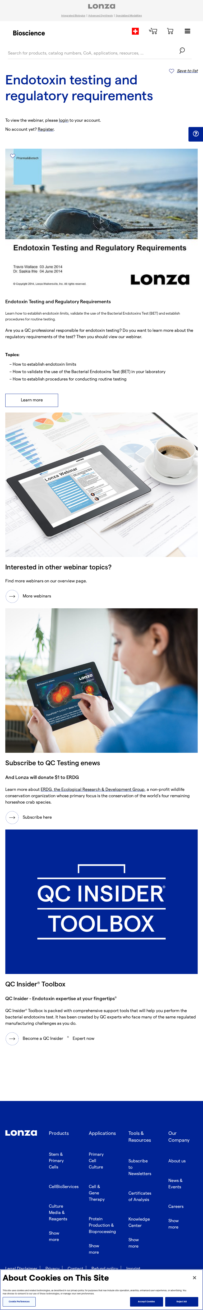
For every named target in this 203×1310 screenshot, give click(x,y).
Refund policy (104, 1268)
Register (46, 129)
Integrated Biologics (73, 15)
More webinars (37, 596)
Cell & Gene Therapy (97, 1193)
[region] (101, 1289)
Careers (175, 1206)
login (63, 120)
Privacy (52, 1268)
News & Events (175, 1184)
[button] (196, 133)
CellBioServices (64, 1186)
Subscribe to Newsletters (139, 1167)
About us (177, 1161)
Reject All (182, 1301)
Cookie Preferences (19, 1301)
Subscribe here (37, 817)
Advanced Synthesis (100, 15)
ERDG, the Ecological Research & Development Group (93, 789)
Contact (75, 1268)
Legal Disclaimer (21, 1268)
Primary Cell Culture (96, 1161)
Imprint (133, 1268)
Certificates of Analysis (139, 1196)
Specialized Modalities (129, 15)
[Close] (194, 1278)
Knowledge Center (139, 1222)
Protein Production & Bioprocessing (102, 1225)
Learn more (32, 400)
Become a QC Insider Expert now (58, 1038)
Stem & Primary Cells (56, 1161)
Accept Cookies (146, 1301)
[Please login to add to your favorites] (12, 156)
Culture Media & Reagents (58, 1213)
